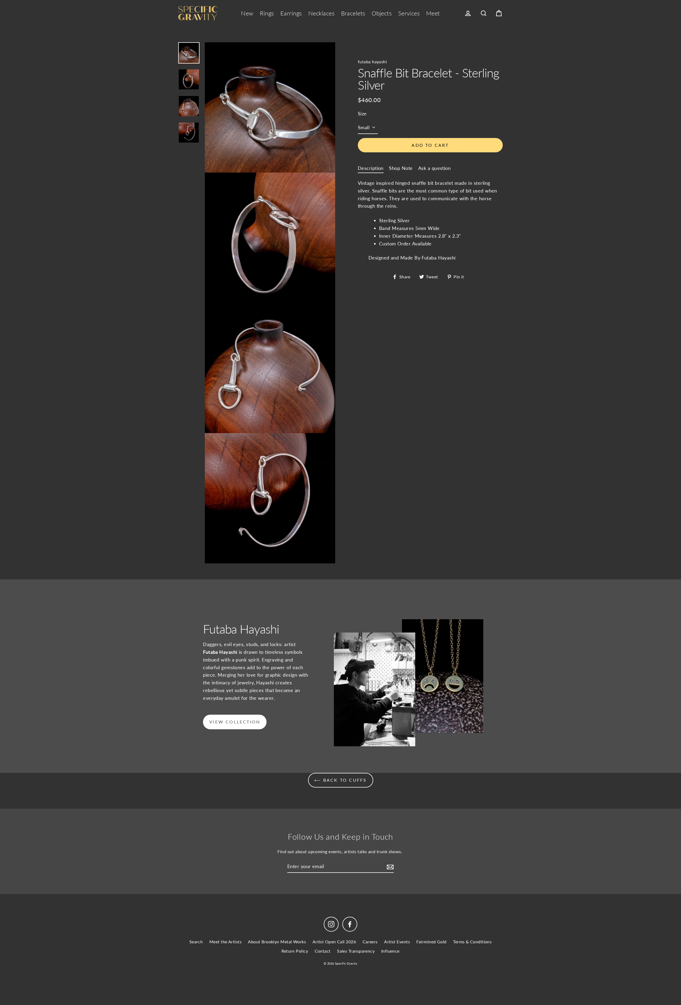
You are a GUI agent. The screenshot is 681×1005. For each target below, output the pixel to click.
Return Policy (294, 950)
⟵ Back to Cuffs (340, 779)
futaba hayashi (372, 61)
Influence (390, 950)
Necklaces (321, 13)
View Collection (234, 721)
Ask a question (434, 168)
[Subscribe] (389, 866)
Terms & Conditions (472, 941)
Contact (323, 950)
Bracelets (353, 13)
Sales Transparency (356, 950)
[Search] (484, 13)
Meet (433, 13)
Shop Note (401, 168)
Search (196, 941)
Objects (382, 13)
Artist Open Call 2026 (334, 941)
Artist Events (397, 941)
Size (362, 113)
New (247, 13)
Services (409, 13)
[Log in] (468, 13)
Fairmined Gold (431, 941)
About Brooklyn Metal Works (277, 941)
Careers (370, 941)
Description (371, 168)
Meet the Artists (225, 941)
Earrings (291, 13)
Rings (267, 13)
